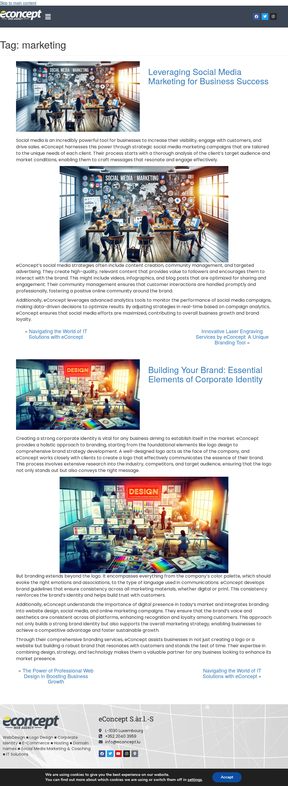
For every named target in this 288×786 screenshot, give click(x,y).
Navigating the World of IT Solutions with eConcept (58, 333)
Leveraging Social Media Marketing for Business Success (208, 76)
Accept (227, 777)
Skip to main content (18, 3)
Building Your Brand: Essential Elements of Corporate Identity (205, 374)
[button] (48, 16)
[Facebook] (256, 16)
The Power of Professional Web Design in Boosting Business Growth (57, 676)
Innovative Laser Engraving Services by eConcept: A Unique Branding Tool (232, 336)
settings (195, 779)
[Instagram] (273, 16)
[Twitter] (265, 16)
